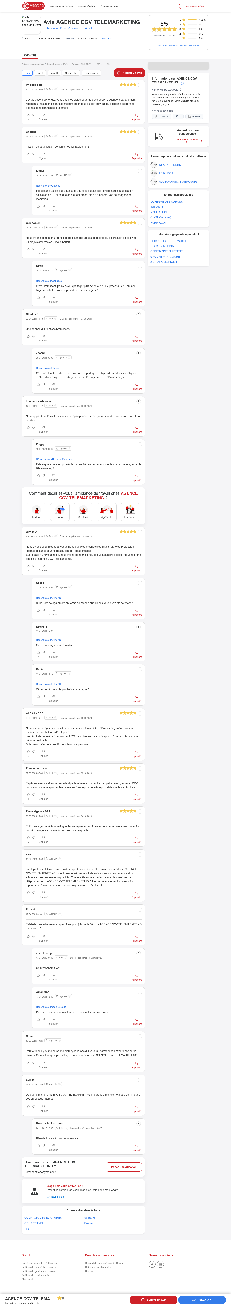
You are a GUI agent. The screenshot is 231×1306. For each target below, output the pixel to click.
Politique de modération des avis (39, 1267)
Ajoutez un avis (156, 1300)
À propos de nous (109, 5)
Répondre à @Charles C (49, 368)
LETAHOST (166, 173)
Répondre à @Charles (48, 185)
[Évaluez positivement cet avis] (28, 156)
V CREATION (158, 212)
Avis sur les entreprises (61, 5)
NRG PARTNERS (170, 164)
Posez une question (124, 1167)
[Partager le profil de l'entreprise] (205, 66)
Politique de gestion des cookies (39, 1271)
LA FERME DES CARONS (166, 201)
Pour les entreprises (194, 6)
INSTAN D (156, 206)
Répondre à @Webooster (49, 280)
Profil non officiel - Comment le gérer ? (69, 28)
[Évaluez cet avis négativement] (33, 156)
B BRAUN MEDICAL (162, 246)
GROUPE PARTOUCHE (165, 256)
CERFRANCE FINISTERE (166, 251)
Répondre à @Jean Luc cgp (51, 1007)
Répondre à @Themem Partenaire (54, 459)
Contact (89, 1271)
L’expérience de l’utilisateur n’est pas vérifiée (178, 45)
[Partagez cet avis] (140, 85)
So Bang (89, 1217)
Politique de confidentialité (36, 1275)
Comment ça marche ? (186, 141)
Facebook (163, 116)
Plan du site (28, 1279)
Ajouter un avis (132, 73)
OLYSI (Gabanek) (160, 217)
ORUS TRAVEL (34, 1223)
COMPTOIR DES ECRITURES (43, 1217)
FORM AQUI (158, 222)
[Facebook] (152, 1264)
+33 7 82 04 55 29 (87, 38)
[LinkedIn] (160, 1264)
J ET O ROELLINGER (163, 261)
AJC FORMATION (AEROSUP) (178, 181)
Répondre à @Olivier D (48, 597)
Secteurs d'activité (86, 5)
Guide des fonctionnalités (98, 1267)
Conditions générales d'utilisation (39, 1263)
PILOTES (30, 1229)
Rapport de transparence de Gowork (104, 1263)
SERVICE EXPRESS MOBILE (168, 240)
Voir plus (106, 38)
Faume (88, 1223)
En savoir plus (55, 1197)
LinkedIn (196, 116)
